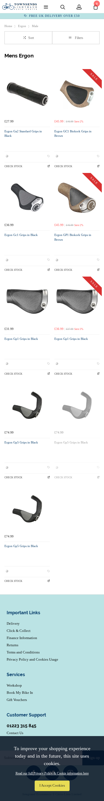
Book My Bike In (20, 692)
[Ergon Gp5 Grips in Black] (27, 405)
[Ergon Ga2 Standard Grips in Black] (27, 94)
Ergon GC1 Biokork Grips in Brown (73, 134)
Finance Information (22, 638)
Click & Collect (19, 631)
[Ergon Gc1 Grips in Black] (27, 197)
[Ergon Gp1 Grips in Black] (27, 301)
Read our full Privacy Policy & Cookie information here (52, 773)
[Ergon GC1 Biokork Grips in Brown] (77, 94)
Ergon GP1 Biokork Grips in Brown (72, 237)
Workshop (14, 685)
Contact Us (15, 733)
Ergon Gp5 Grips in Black (21, 442)
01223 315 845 (21, 725)
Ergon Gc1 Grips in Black (21, 235)
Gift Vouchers (17, 700)
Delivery (13, 623)
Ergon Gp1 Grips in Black (21, 338)
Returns (12, 645)
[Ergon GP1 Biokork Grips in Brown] (77, 197)
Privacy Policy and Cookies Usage (32, 659)
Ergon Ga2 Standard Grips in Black (23, 134)
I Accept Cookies (52, 785)
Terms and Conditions (23, 652)
